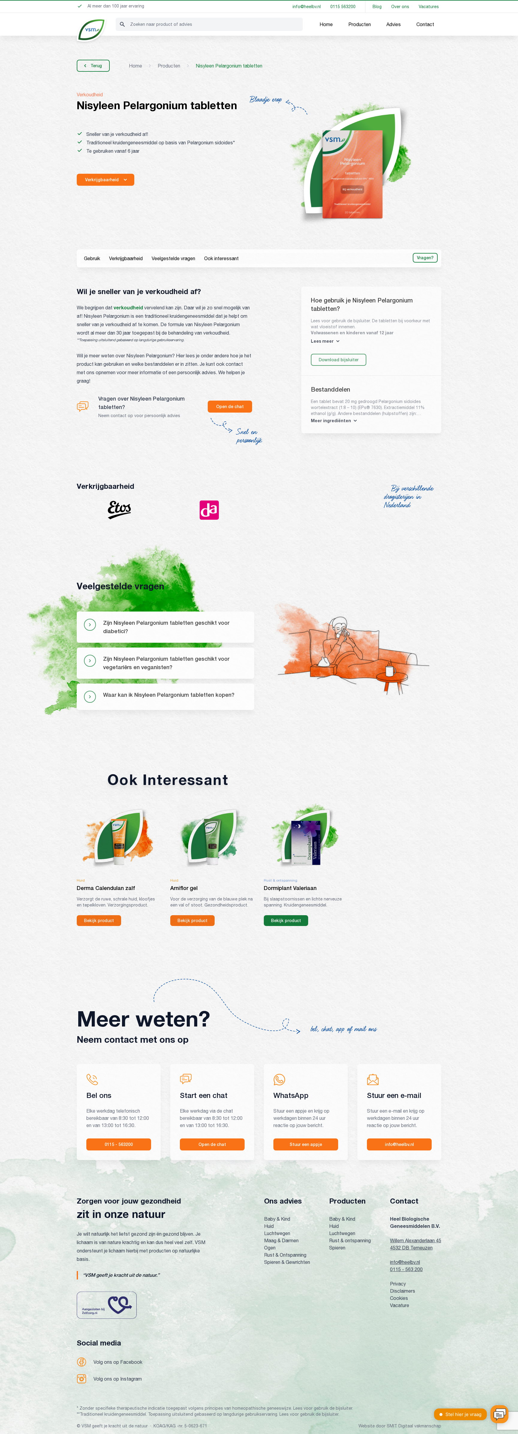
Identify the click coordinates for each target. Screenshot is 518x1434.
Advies (393, 24)
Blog (377, 6)
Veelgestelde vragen (173, 258)
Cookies (399, 1298)
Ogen (269, 1247)
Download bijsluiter (339, 359)
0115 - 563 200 (406, 1269)
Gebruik (92, 258)
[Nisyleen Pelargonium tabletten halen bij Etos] (119, 510)
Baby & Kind (277, 1219)
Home (326, 24)
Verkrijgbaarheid (126, 258)
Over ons (400, 6)
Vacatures (429, 6)
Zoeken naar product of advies (161, 24)
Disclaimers (402, 1291)
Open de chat (230, 406)
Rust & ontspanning (350, 1240)
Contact (425, 24)
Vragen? (425, 257)
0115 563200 (343, 6)
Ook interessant (221, 258)
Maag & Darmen (281, 1240)
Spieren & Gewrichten (287, 1262)
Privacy (398, 1283)
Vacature (399, 1305)
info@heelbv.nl (307, 6)
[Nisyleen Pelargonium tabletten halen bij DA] (209, 510)
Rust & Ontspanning (285, 1255)
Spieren (337, 1247)
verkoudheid (128, 307)
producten (169, 65)
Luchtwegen (277, 1233)
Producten (359, 24)
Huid (269, 1226)
